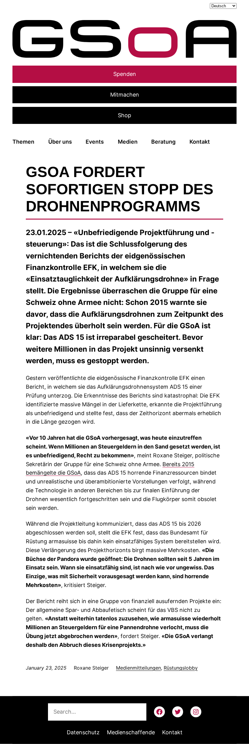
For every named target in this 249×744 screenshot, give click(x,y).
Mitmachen (124, 94)
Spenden (124, 74)
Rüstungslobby (181, 668)
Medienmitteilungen (138, 668)
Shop (124, 115)
